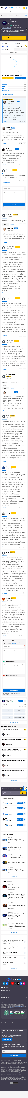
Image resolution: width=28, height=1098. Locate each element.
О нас (2, 1022)
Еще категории (13, 52)
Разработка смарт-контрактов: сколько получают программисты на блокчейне (11, 751)
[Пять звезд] (19, 643)
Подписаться (14, 1055)
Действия (20, 701)
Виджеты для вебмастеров (6, 1024)
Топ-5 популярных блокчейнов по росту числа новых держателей (16, 856)
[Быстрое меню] (24, 8)
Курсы (18, 43)
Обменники (4, 994)
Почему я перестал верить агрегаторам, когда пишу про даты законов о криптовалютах (16, 905)
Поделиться (26, 15)
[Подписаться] (23, 792)
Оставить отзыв (20, 78)
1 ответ (4, 224)
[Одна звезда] (12, 643)
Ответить (14, 204)
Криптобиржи (4, 990)
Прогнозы (19, 46)
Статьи (7, 714)
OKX (6, 801)
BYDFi (6, 818)
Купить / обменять (14, 38)
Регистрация (7, 1039)
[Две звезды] (14, 643)
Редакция (14, 1022)
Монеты (3, 987)
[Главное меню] (2, 7)
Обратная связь (8, 1022)
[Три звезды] (16, 643)
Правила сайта (23, 1026)
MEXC (6, 813)
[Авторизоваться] (26, 8)
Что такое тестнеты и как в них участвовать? (10, 730)
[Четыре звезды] (18, 643)
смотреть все (14, 780)
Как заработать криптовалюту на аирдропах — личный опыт (13, 761)
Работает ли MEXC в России (9, 957)
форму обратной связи (19, 1006)
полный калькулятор (14, 71)
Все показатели (13, 35)
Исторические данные (19, 717)
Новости (6, 49)
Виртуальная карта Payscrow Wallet (11, 947)
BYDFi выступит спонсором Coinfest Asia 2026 (16, 863)
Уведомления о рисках (18, 1024)
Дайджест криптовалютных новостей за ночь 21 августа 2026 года (16, 871)
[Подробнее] (10, 19)
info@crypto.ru (12, 1007)
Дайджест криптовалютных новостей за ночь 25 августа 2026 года (16, 841)
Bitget (6, 824)
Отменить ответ (6, 182)
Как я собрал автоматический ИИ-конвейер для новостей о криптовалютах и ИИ (16, 915)
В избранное (8, 27)
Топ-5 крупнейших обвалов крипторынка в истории (13, 771)
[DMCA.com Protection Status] (14, 1083)
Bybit (6, 807)
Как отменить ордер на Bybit (10, 952)
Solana (7, 700)
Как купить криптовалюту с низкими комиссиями (11, 740)
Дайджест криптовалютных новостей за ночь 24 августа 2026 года (16, 849)
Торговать (20, 802)
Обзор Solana (7, 78)
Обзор (5, 43)
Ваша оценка (7, 643)
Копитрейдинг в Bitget (8, 962)
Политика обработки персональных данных (10, 1026)
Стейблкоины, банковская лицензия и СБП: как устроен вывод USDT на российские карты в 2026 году (16, 896)
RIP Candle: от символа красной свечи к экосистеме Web (15, 886)
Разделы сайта (5, 997)
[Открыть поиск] (16, 8)
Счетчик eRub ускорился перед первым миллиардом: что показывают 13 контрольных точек (16, 925)
